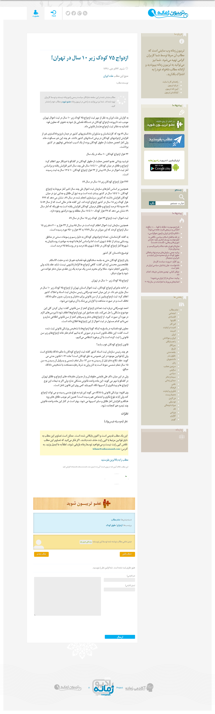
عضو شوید (66, 102)
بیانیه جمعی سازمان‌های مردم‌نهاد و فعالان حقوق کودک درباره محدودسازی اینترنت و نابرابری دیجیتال (162, 256)
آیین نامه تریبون (171, 89)
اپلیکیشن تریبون (171, 93)
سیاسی (172, 374)
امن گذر (173, 324)
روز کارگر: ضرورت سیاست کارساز (166, 262)
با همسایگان (171, 342)
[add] (36, 13)
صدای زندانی (170, 381)
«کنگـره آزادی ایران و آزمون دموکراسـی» (163, 233)
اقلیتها (173, 321)
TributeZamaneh (168, 13)
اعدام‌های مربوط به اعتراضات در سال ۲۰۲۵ (162, 282)
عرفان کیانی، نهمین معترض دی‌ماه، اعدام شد (162, 273)
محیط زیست (170, 395)
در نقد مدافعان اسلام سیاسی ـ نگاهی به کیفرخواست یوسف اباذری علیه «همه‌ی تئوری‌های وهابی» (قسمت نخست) (163, 240)
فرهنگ (173, 388)
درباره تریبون (173, 86)
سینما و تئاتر (171, 377)
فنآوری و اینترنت (169, 391)
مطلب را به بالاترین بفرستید (114, 460)
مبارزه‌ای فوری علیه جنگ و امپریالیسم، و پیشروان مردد (163, 248)
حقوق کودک (111, 525)
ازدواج (119, 525)
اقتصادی (172, 317)
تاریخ (173, 349)
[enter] (53, 13)
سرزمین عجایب (170, 367)
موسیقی (172, 402)
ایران (174, 335)
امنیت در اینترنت (169, 328)
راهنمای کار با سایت (170, 82)
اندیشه (173, 331)
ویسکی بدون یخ (86, 542)
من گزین (172, 398)
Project (119, 688)
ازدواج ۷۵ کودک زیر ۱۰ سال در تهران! (89, 59)
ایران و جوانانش (169, 338)
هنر (174, 409)
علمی (173, 384)
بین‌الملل (172, 345)
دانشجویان (171, 359)
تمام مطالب (115, 520)
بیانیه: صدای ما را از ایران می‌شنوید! (165, 278)
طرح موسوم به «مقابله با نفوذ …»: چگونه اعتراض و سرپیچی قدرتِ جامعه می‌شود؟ (162, 229)
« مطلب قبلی (127, 554)
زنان (174, 363)
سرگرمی (173, 370)
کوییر (173, 420)
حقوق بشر (171, 356)
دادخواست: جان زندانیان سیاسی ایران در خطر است (162, 267)
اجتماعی (172, 314)
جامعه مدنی (171, 352)
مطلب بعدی (41, 554)
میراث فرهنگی (170, 405)
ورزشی (173, 412)
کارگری (173, 416)
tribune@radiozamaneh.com (106, 449)
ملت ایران (108, 76)
